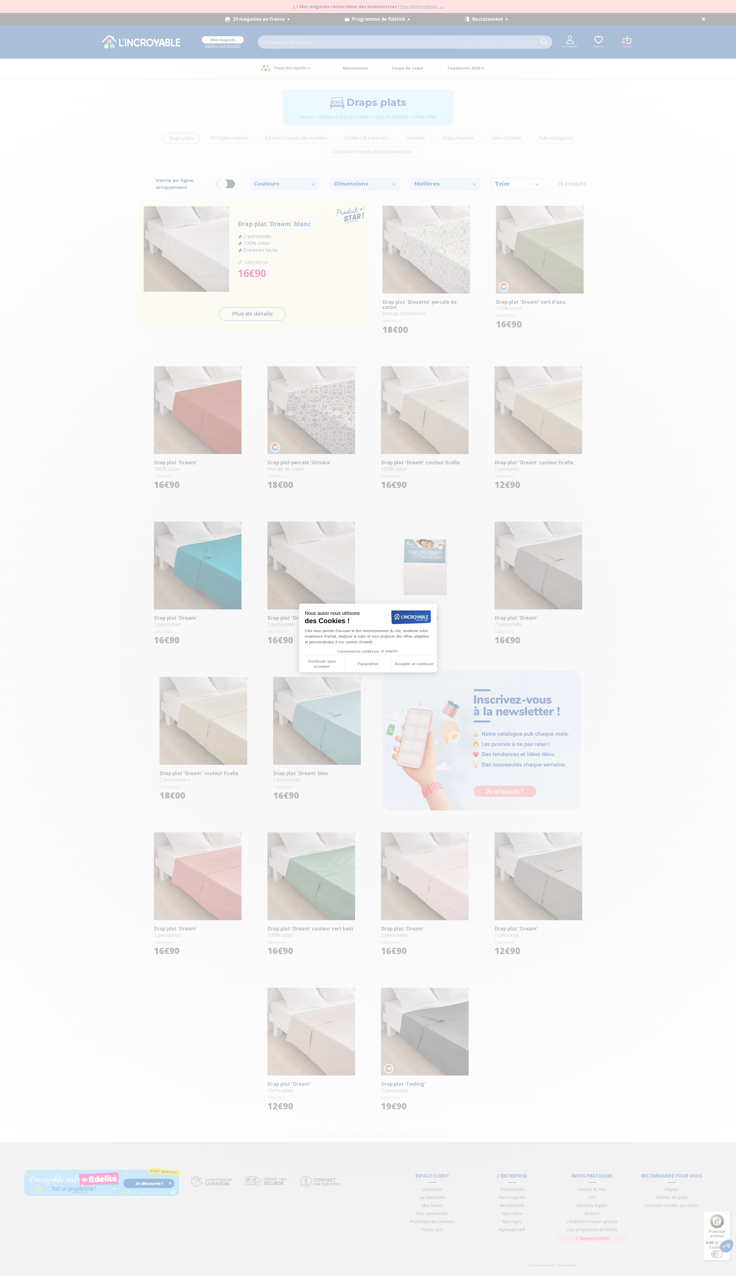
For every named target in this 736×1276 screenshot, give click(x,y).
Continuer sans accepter (322, 664)
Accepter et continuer (414, 663)
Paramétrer (368, 663)
